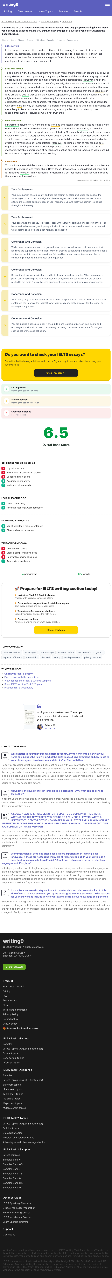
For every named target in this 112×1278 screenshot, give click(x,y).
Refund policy (10, 1019)
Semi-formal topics (13, 1057)
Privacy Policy (11, 1014)
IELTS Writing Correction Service (19, 21)
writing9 (10, 4)
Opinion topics (11, 1128)
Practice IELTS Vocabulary (18, 687)
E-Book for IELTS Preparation (19, 1207)
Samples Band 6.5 (13, 1164)
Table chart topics (13, 1093)
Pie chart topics (11, 1098)
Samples (63, 11)
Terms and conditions (15, 1009)
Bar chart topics (12, 1084)
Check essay (25, 11)
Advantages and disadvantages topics (24, 1142)
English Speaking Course (16, 1212)
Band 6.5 (67, 21)
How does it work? (13, 986)
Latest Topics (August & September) (23, 1048)
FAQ (5, 995)
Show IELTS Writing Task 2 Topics (23, 684)
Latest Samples (11, 1154)
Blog (5, 1005)
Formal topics (10, 1053)
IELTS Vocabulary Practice (17, 1217)
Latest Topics (45, 11)
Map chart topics (12, 1103)
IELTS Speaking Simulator (17, 1203)
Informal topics (11, 1062)
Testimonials (10, 1000)
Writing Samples (50, 21)
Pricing (8, 11)
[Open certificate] (29, 717)
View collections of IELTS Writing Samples (27, 680)
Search (78, 11)
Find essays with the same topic (22, 677)
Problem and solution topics (18, 1137)
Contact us (9, 1234)
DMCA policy (10, 1023)
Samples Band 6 (12, 1159)
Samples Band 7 (12, 1168)
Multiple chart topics (14, 1107)
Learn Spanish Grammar (16, 1221)
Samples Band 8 (12, 1178)
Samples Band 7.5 (12, 1173)
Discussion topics (12, 1132)
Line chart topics (12, 1089)
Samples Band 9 (12, 1187)
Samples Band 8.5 (13, 1182)
